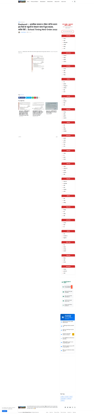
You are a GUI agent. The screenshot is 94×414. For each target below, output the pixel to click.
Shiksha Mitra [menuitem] (49, 1)
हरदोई (64, 40)
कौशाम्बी (65, 59)
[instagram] (72, 407)
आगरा (64, 98)
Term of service (63, 412)
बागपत (64, 91)
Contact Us (69, 412)
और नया (20, 136)
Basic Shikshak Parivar (27, 412)
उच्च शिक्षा (62, 396)
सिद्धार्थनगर (65, 237)
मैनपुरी (64, 102)
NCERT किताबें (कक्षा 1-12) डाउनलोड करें (68, 287)
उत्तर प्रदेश (66, 396)
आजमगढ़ (65, 222)
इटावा (64, 187)
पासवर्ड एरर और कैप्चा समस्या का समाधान (68, 334)
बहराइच (65, 246)
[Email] (37, 98)
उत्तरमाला (71, 396)
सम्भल (64, 146)
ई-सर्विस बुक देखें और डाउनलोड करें (68, 326)
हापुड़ (64, 89)
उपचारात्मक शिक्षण (63, 398)
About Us (51, 412)
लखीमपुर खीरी (65, 42)
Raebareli (22, 94)
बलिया (64, 224)
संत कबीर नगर (65, 235)
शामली (64, 273)
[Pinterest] (35, 98)
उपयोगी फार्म (62, 400)
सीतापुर (64, 46)
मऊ (64, 226)
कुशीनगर (65, 115)
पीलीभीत (65, 129)
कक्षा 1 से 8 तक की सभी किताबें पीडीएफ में (68, 296)
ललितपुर (65, 202)
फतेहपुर (65, 57)
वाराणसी (65, 68)
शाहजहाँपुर (65, 131)
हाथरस (64, 157)
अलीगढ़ (65, 153)
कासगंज (65, 159)
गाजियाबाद (65, 87)
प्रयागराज (65, 55)
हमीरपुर (64, 213)
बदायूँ (64, 127)
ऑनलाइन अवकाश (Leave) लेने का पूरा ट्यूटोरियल (68, 346)
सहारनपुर (65, 269)
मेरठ (64, 81)
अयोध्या (65, 166)
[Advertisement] (47, 12)
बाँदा (64, 211)
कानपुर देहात (65, 183)
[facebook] (65, 407)
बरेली (64, 125)
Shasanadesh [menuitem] (42, 1)
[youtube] (70, 407)
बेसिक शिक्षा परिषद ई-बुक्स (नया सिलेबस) (68, 292)
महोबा (64, 215)
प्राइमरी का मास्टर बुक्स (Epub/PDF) (68, 301)
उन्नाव (64, 48)
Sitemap (74, 412)
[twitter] (68, 407)
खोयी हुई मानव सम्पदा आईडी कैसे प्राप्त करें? (68, 322)
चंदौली (64, 70)
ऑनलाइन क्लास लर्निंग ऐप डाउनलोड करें (68, 305)
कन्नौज (64, 191)
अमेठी (64, 174)
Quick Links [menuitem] (63, 1)
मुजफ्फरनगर (65, 271)
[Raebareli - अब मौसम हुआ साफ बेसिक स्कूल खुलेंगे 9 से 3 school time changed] (51, 106)
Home (47, 412)
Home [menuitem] (28, 1)
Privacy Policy (56, 412)
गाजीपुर (64, 72)
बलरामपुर (65, 248)
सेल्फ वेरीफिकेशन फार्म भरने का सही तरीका (68, 338)
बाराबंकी (65, 170)
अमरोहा (64, 140)
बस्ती (64, 233)
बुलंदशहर (65, 83)
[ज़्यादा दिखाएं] (39, 98)
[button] (72, 2)
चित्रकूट (65, 209)
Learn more (10, 408)
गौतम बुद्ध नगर (65, 85)
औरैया (64, 185)
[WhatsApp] (33, 98)
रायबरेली (65, 44)
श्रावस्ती (65, 250)
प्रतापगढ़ (65, 61)
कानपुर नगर (65, 181)
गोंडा (64, 244)
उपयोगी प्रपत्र (69, 398)
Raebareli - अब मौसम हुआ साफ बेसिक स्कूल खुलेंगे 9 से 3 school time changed (51, 112)
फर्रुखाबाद (65, 189)
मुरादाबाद (65, 138)
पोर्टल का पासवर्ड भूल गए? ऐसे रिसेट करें (68, 330)
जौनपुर (64, 74)
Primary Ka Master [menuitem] (34, 1)
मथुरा (64, 104)
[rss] (75, 407)
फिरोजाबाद (65, 100)
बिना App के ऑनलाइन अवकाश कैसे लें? (68, 350)
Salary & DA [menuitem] (57, 1)
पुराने (56, 136)
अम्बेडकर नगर (65, 168)
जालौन (64, 200)
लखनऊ (65, 38)
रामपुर (64, 144)
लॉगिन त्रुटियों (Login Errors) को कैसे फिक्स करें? (68, 342)
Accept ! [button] (4, 411)
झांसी (64, 198)
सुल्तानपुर (65, 172)
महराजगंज (65, 117)
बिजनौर (65, 142)
